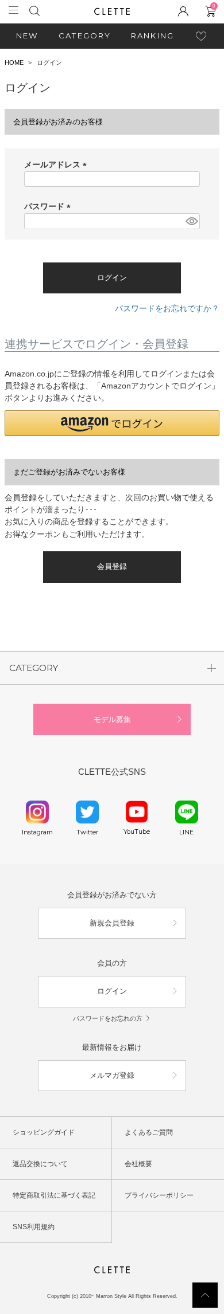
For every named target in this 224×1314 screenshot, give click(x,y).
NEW (27, 35)
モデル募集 (112, 719)
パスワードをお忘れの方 (107, 1018)
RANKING (152, 35)
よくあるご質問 (149, 1132)
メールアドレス (57, 164)
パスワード (49, 206)
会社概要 (138, 1164)
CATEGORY (85, 35)
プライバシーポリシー (159, 1195)
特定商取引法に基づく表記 (54, 1195)
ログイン (112, 991)
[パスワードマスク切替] (191, 221)
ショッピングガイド (44, 1132)
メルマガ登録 (112, 1075)
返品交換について (40, 1164)
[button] (112, 423)
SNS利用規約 (34, 1227)
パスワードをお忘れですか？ (167, 308)
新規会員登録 (112, 923)
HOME (14, 62)
